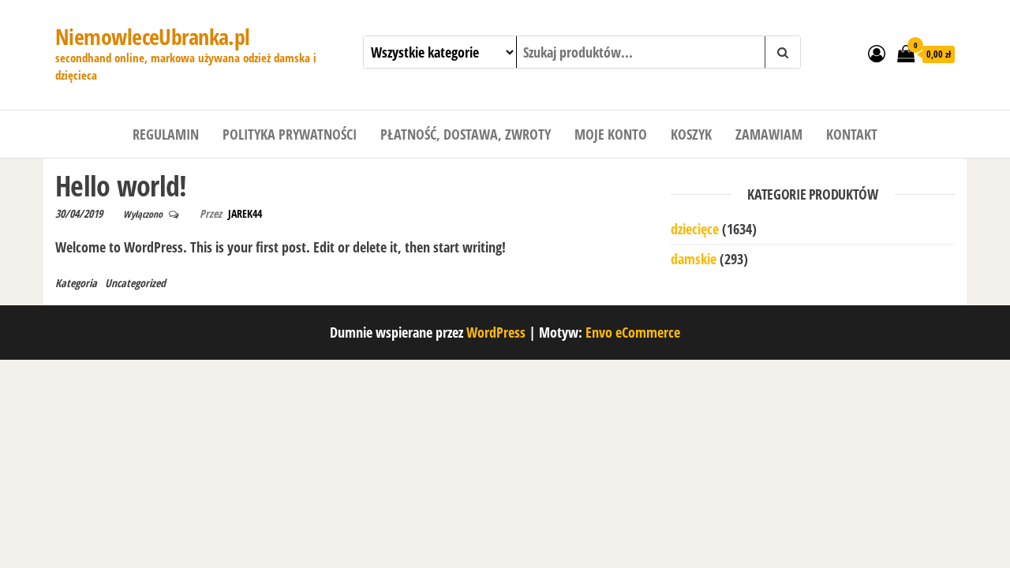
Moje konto (610, 134)
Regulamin (166, 134)
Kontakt (851, 134)
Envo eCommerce (632, 332)
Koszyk (691, 134)
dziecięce (695, 228)
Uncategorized (135, 282)
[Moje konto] (876, 53)
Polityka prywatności (290, 134)
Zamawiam (768, 134)
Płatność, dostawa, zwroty (465, 134)
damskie (693, 258)
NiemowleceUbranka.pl (152, 36)
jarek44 (245, 213)
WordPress (496, 332)
